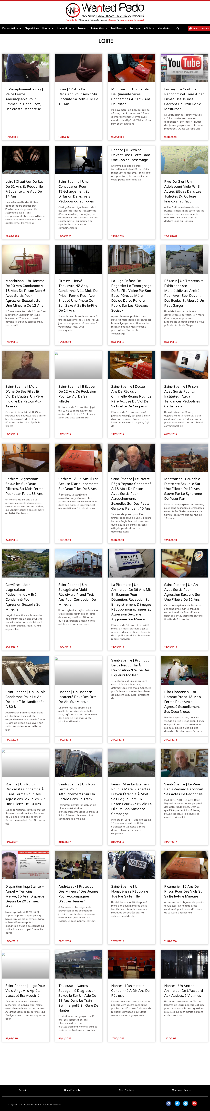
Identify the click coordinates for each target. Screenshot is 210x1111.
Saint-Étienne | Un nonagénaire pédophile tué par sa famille (129, 891)
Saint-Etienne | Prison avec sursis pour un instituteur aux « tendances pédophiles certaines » (182, 396)
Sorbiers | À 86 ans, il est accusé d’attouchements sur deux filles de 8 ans (78, 484)
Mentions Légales (181, 1090)
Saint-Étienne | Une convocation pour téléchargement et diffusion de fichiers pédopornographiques (76, 191)
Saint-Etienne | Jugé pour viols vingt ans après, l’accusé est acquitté (25, 991)
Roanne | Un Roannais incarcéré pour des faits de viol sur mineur (77, 697)
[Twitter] (177, 1103)
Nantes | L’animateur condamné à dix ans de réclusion (130, 991)
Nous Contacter (72, 1090)
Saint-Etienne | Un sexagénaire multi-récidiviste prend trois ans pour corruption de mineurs (77, 595)
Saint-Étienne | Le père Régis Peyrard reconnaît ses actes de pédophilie (183, 789)
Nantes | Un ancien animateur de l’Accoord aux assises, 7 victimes (183, 991)
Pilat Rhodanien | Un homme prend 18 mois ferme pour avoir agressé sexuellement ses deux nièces (182, 702)
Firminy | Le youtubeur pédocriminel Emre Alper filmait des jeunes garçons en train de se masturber (184, 99)
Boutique (135, 28)
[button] (178, 28)
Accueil (23, 1090)
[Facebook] (168, 1103)
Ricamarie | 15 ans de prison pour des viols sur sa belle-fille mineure (184, 891)
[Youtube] (194, 1103)
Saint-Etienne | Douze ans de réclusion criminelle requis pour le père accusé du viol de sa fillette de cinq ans (131, 396)
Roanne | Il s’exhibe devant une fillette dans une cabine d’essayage (130, 155)
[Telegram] (185, 1103)
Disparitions (32, 28)
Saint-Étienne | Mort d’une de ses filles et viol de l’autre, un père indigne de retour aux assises (24, 396)
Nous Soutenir (126, 1090)
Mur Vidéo (163, 28)
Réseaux (83, 28)
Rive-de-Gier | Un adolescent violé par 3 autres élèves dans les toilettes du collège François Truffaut (182, 191)
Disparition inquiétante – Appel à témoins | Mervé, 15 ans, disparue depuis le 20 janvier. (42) (24, 896)
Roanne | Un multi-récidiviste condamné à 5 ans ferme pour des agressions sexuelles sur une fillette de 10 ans (25, 794)
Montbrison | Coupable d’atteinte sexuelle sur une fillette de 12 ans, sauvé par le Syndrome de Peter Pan (183, 489)
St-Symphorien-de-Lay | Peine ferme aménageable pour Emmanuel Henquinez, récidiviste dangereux (24, 99)
